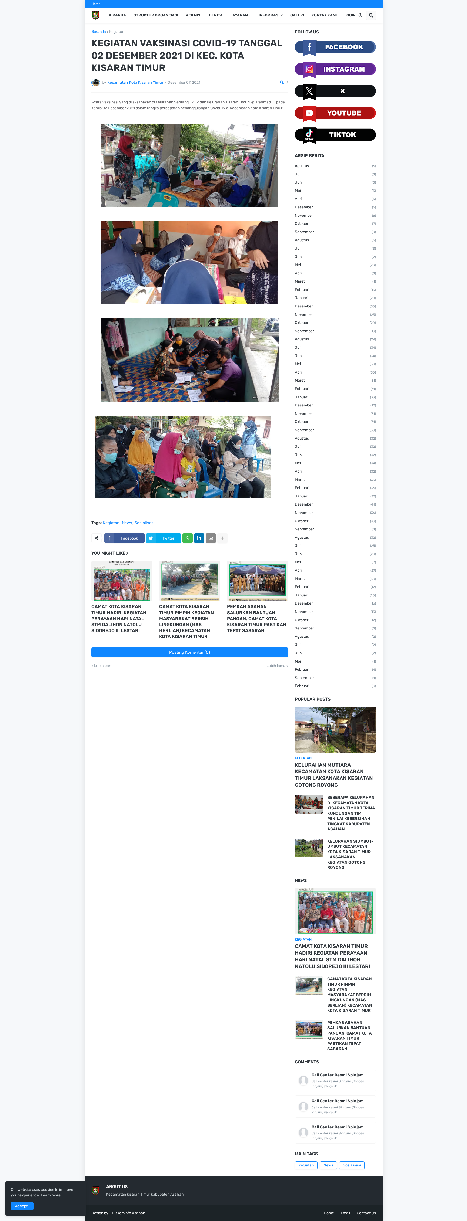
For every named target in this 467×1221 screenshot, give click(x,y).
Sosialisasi (145, 523)
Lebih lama (275, 666)
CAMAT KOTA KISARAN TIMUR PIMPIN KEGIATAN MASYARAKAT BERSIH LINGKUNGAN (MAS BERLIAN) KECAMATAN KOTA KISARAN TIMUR (186, 621)
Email (345, 1213)
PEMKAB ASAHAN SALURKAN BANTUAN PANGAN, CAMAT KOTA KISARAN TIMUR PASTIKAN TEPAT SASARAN (256, 618)
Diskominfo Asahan (128, 1213)
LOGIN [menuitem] (350, 15)
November (335, 215)
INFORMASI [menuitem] (269, 15)
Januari (335, 298)
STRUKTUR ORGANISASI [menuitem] (156, 15)
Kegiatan (116, 32)
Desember (335, 207)
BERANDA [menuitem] (116, 15)
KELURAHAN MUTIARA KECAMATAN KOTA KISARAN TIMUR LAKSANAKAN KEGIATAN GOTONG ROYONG (334, 775)
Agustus (335, 166)
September (335, 232)
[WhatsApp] (187, 538)
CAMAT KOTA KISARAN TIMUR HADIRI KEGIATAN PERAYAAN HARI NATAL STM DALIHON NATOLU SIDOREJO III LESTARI (118, 618)
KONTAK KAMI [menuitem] (324, 15)
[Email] (211, 538)
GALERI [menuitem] (297, 15)
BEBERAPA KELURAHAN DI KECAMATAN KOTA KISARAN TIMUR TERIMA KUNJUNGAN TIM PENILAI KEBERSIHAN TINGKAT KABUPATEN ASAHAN (351, 813)
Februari (335, 289)
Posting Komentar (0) (189, 652)
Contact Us (366, 1213)
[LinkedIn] (199, 538)
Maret (335, 281)
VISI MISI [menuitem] (193, 15)
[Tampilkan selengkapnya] (222, 538)
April (335, 198)
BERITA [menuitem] (216, 15)
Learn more (51, 1195)
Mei (335, 190)
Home (96, 4)
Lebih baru (103, 666)
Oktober (335, 223)
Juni (335, 182)
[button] (360, 15)
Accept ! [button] (22, 1206)
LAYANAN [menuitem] (239, 15)
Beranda (98, 32)
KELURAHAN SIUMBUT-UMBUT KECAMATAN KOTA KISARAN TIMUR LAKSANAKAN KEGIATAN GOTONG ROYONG (350, 854)
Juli (335, 174)
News (127, 523)
